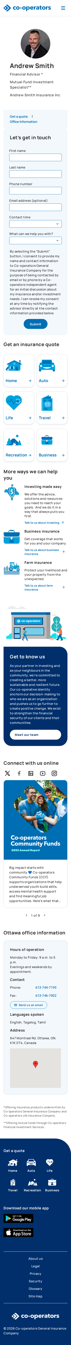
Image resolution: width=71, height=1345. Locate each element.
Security (35, 1281)
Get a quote (19, 116)
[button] (26, 915)
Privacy (35, 1273)
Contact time (19, 217)
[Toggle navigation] (63, 8)
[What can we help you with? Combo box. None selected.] (35, 240)
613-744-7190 (46, 987)
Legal (35, 1266)
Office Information (23, 121)
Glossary (35, 1288)
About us (35, 1258)
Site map (35, 1296)
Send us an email (31, 1005)
